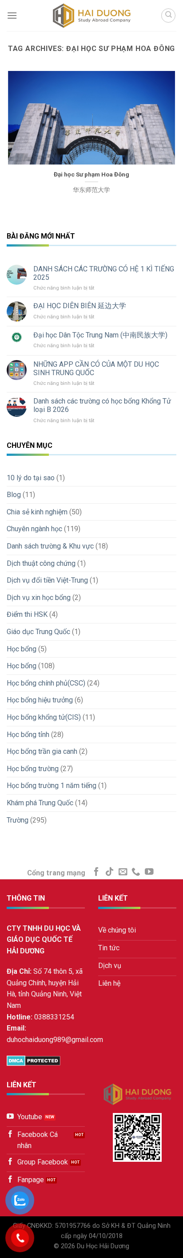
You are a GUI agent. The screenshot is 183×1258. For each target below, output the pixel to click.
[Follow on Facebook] (96, 872)
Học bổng (21, 649)
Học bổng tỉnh (28, 734)
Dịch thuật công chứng (41, 563)
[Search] (168, 15)
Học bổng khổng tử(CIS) (44, 717)
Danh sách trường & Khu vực (50, 546)
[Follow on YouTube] (149, 872)
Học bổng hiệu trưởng (40, 700)
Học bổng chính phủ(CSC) (46, 683)
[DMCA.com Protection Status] (33, 1060)
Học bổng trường (33, 768)
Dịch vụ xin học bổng (39, 597)
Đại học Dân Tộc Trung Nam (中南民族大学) (100, 335)
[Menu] (12, 15)
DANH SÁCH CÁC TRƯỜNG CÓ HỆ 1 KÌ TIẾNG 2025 (103, 273)
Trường (17, 820)
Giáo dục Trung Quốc (38, 631)
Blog (14, 494)
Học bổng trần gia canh (42, 751)
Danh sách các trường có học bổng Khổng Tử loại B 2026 (102, 405)
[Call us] (135, 872)
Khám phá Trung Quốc (40, 803)
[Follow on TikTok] (109, 872)
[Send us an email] (123, 872)
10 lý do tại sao (31, 478)
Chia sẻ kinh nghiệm (37, 512)
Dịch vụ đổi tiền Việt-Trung (47, 580)
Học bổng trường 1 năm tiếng (51, 785)
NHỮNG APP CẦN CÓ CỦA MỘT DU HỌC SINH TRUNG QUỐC (96, 368)
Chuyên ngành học (34, 529)
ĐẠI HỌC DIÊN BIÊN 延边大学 (79, 306)
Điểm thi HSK (27, 614)
